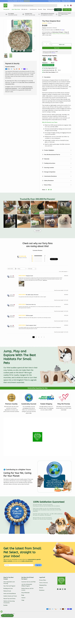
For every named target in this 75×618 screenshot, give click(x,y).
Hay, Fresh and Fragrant (9, 586)
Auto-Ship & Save (16, 9)
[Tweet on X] (47, 190)
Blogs (44, 9)
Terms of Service (43, 582)
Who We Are (24, 9)
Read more (45, 280)
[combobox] (35, 5)
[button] (68, 5)
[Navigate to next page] (44, 337)
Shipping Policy (43, 585)
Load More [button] (37, 230)
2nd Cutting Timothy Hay (48, 70)
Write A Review (54, 259)
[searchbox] (11, 269)
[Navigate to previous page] (31, 337)
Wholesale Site (50, 9)
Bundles (5, 605)
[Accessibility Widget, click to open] (1, 612)
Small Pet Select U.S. (10, 613)
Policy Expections (26, 88)
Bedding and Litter (8, 588)
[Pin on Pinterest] (51, 190)
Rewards (40, 9)
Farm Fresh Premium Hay (54, 1)
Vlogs (22, 600)
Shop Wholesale (25, 592)
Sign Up (38, 565)
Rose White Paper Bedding (50, 72)
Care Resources (33, 9)
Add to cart (61, 44)
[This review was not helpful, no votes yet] (66, 290)
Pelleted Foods (7, 591)
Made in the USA (66, 1)
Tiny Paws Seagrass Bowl (50, 68)
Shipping (44, 27)
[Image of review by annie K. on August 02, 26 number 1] (21, 284)
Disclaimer (41, 590)
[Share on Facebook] (49, 190)
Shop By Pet (6, 9)
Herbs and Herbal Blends (10, 593)
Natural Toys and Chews (9, 598)
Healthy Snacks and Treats (10, 596)
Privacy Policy (42, 580)
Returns (41, 587)
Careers (23, 597)
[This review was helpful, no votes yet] (64, 290)
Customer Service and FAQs (28, 581)
